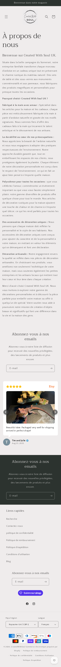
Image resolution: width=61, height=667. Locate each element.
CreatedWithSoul (18, 647)
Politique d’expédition (32, 660)
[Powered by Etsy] (52, 386)
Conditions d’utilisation (44, 656)
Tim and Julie (18, 440)
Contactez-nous (14, 526)
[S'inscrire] (51, 368)
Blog (8, 561)
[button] (6, 16)
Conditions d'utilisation (18, 554)
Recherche (11, 519)
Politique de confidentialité (21, 656)
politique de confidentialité (19, 533)
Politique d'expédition (17, 547)
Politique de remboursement (20, 540)
